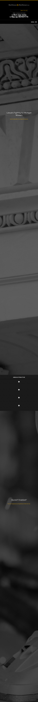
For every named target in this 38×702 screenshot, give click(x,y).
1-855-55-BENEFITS (19, 17)
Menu (32, 22)
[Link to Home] (19, 4)
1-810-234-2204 (19, 15)
